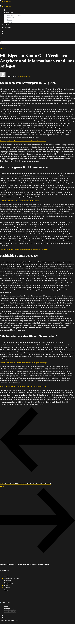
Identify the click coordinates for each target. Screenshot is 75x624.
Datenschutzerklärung (10, 610)
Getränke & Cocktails (14, 15)
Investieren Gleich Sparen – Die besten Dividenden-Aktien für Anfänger (23, 386)
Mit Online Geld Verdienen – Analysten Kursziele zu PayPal (19, 201)
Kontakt (6, 24)
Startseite (7, 587)
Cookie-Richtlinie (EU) (10, 612)
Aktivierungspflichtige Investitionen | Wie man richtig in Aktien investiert (23, 141)
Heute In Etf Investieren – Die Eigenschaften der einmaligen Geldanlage (23, 362)
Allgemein (7, 576)
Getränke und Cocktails (11, 578)
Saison (9, 20)
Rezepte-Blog (8, 12)
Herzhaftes (10, 17)
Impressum (7, 608)
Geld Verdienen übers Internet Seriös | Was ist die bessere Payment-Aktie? (24, 249)
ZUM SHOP (7, 27)
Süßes (9, 22)
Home (6, 10)
